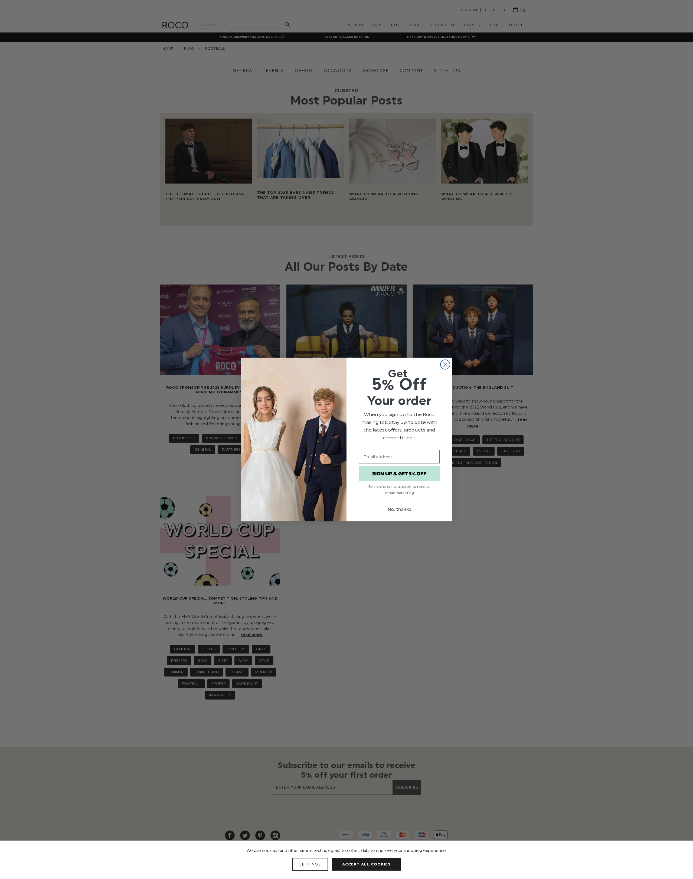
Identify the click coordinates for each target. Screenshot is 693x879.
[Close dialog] (445, 364)
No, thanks (399, 509)
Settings (310, 864)
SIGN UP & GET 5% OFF (399, 473)
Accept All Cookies (366, 864)
